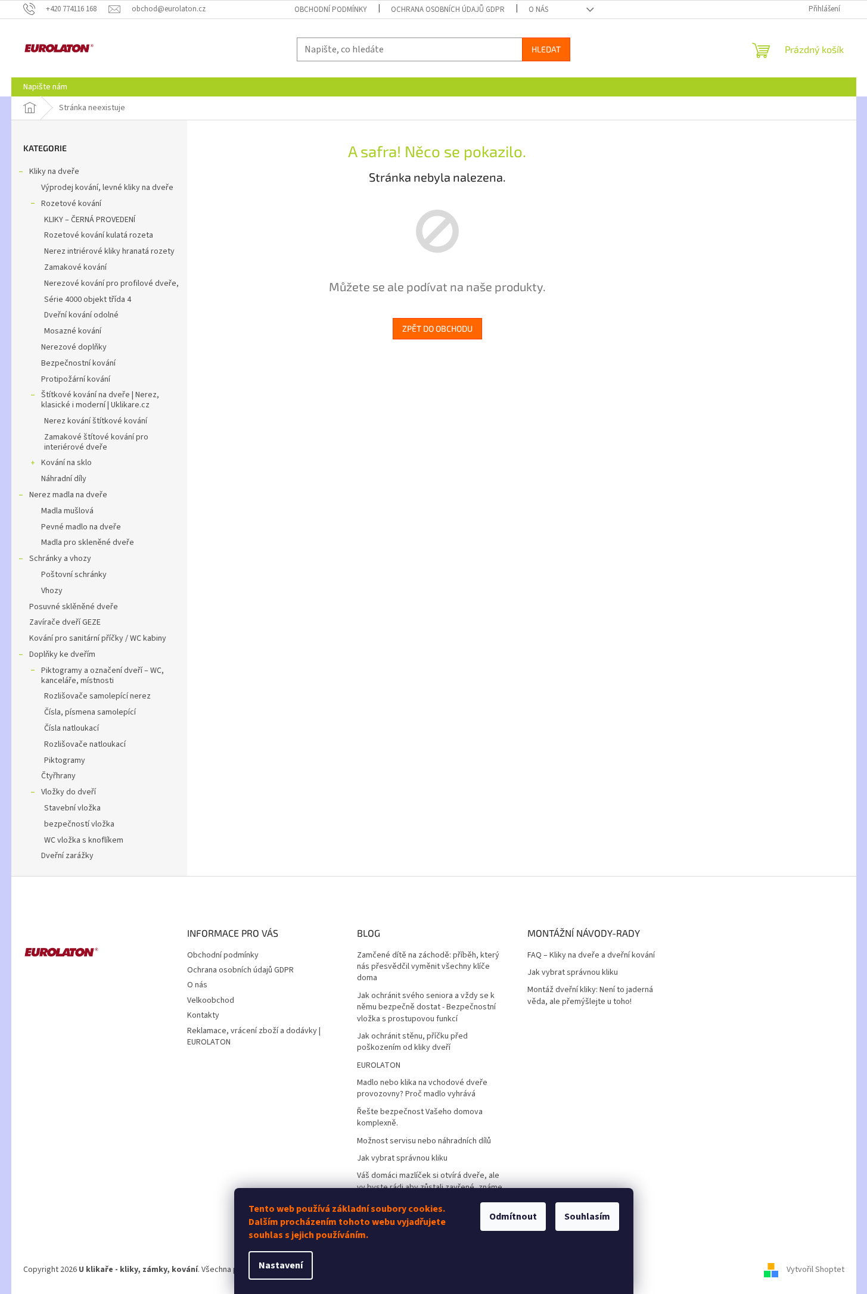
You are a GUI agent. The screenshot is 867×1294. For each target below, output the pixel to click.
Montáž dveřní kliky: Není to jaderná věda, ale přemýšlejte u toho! (590, 995)
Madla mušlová (67, 511)
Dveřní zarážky (67, 856)
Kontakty (203, 1015)
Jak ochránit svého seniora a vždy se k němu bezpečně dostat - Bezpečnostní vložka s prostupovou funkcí (426, 1007)
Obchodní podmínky (330, 9)
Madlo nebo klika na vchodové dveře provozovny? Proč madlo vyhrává (422, 1088)
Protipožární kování (75, 379)
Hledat (546, 49)
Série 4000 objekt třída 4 (87, 299)
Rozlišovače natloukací (85, 744)
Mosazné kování (72, 331)
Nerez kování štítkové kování (95, 421)
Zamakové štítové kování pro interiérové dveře (96, 442)
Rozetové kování (71, 204)
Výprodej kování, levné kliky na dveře (107, 188)
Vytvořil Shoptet (815, 1270)
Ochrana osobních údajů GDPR (448, 9)
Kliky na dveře (54, 171)
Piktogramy (64, 760)
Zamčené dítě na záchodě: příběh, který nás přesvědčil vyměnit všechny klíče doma (428, 967)
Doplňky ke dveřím (62, 654)
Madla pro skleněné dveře (87, 542)
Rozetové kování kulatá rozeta (98, 235)
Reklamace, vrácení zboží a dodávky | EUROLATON (254, 1036)
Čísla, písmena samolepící (90, 712)
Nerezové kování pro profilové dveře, (111, 283)
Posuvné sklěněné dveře (73, 607)
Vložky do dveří (68, 792)
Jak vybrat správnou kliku (402, 1158)
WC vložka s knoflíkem (83, 840)
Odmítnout (513, 1216)
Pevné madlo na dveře (81, 527)
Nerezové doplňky (74, 347)
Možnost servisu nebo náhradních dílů (424, 1141)
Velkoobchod (210, 1000)
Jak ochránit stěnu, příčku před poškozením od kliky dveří (412, 1042)
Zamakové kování (75, 267)
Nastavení (281, 1265)
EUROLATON (378, 1065)
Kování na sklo (66, 463)
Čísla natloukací (71, 728)
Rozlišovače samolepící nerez (97, 696)
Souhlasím (587, 1216)
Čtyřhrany (58, 776)
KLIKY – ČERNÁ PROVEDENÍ (89, 220)
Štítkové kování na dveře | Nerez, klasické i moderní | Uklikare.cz (100, 400)
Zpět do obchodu (437, 328)
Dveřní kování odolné (81, 315)
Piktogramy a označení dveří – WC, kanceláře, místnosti (102, 676)
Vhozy (52, 591)
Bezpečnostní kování (78, 363)
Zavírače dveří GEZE (65, 622)
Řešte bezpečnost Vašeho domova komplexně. (420, 1117)
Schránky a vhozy (60, 559)
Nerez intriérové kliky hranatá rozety (109, 251)
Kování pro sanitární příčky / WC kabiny (97, 638)
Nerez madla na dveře (68, 495)
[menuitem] (45, 86)
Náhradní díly (63, 479)
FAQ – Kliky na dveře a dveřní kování (591, 955)
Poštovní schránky (74, 575)
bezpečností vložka (79, 824)
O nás (538, 9)
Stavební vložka (72, 808)
